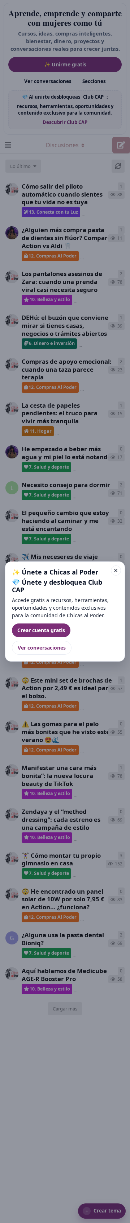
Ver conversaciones (42, 647)
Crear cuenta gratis (41, 630)
